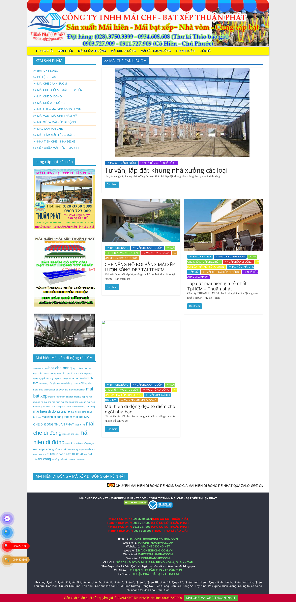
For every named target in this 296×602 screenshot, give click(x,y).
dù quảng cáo (45, 383)
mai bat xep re (81, 396)
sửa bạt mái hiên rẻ (64, 449)
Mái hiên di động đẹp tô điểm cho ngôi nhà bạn (140, 408)
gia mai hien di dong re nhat (66, 383)
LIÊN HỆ (205, 51)
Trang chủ (44, 51)
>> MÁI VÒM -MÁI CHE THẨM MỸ (55, 115)
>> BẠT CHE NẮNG (117, 248)
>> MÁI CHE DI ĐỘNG (47, 96)
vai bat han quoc (77, 459)
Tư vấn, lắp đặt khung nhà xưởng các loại (166, 170)
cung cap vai (55, 378)
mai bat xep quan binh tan (60, 396)
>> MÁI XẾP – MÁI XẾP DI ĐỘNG (54, 122)
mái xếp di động (43, 449)
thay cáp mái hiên (82, 449)
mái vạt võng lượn (85, 443)
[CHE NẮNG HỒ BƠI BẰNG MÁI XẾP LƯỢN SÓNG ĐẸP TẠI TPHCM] (141, 201)
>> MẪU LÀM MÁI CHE (48, 128)
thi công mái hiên (60, 459)
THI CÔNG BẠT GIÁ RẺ (59, 454)
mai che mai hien (52, 402)
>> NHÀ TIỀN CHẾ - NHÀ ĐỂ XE (158, 163)
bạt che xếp (59, 373)
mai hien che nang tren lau (56, 406)
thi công (44, 459)
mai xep (78, 416)
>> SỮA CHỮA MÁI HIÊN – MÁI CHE (56, 148)
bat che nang (60, 368)
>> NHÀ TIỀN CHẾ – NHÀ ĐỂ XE (54, 141)
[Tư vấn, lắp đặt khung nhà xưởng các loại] (182, 70)
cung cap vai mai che (72, 378)
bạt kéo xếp (82, 373)
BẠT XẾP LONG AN (43, 373)
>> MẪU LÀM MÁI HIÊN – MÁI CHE (55, 135)
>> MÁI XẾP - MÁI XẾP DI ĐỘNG (221, 272)
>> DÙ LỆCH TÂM (44, 77)
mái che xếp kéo (70, 434)
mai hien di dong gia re (51, 411)
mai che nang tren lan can (73, 402)
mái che (80, 424)
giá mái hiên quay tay (54, 389)
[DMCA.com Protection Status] (135, 502)
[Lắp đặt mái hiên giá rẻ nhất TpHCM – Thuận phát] (223, 201)
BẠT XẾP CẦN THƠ (82, 368)
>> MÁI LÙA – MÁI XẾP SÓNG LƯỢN (57, 109)
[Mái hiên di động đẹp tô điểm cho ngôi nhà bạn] (141, 322)
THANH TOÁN (185, 51)
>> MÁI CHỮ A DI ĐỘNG (156, 253)
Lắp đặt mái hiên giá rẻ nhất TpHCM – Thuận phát (217, 285)
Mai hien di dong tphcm (57, 416)
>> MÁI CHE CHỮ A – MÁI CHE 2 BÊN (57, 90)
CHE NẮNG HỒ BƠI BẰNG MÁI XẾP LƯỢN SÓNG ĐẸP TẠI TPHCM (140, 267)
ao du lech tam (40, 368)
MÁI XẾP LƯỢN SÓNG (156, 51)
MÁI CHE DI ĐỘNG (123, 51)
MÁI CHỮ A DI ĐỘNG (92, 51)
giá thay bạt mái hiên (75, 389)
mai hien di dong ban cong (82, 406)
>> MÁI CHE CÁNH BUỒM (121, 163)
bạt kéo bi (70, 373)
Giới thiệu (65, 51)
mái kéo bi (70, 443)
